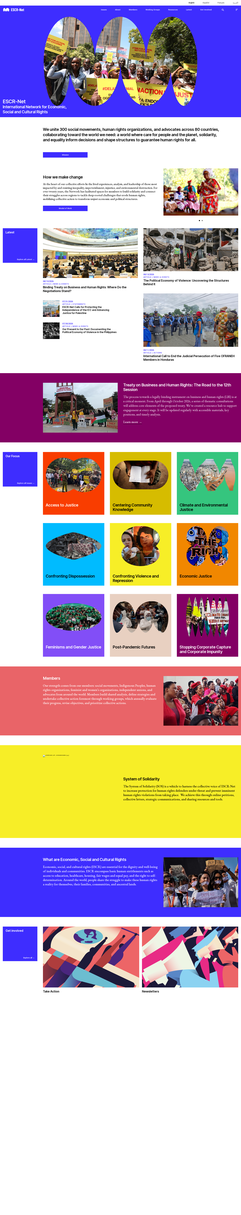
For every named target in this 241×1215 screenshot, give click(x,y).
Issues (104, 9)
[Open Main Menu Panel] (237, 9)
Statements (79, 304)
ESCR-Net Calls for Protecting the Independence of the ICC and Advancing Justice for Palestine (85, 310)
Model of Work (65, 208)
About (117, 9)
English (191, 3)
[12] (200, 193)
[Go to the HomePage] (13, 9)
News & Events (61, 284)
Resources (173, 9)
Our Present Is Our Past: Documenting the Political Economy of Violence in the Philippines (89, 331)
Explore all (27, 958)
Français (221, 3)
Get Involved (206, 9)
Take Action (51, 991)
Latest (189, 9)
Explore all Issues (24, 483)
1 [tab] (199, 220)
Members (133, 9)
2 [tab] (202, 220)
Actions (158, 353)
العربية (235, 3)
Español (206, 3)
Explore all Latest (24, 259)
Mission (65, 155)
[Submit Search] (223, 10)
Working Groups (153, 9)
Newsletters (150, 991)
